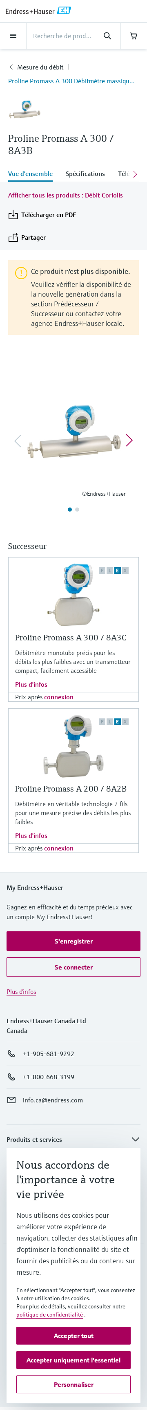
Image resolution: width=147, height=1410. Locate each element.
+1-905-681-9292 (48, 1054)
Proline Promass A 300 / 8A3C (70, 638)
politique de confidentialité (49, 1314)
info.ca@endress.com (53, 1100)
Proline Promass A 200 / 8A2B (71, 789)
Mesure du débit (40, 67)
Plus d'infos (31, 684)
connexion (59, 697)
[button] (73, 941)
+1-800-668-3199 (48, 1077)
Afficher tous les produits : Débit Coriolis (65, 195)
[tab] (33, 174)
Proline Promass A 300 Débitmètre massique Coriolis (73, 81)
